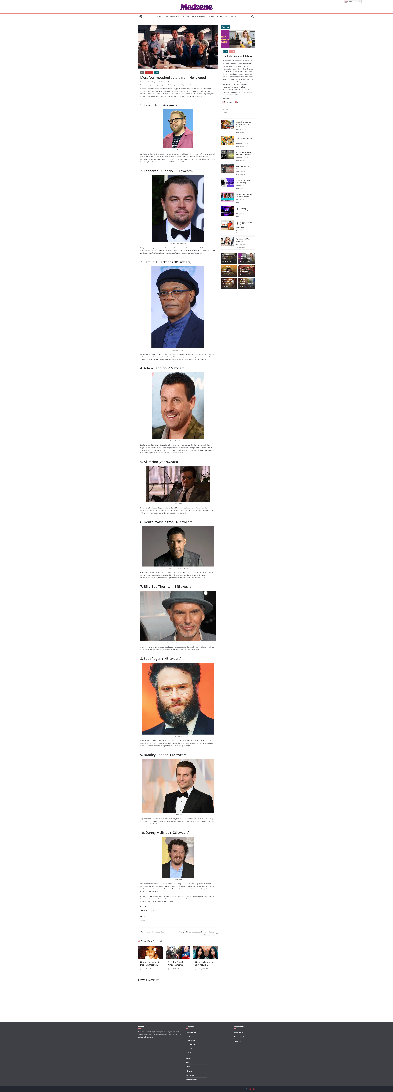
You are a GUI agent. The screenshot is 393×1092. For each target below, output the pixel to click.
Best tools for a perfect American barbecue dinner (243, 124)
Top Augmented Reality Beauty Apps (244, 240)
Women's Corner (191, 1080)
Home (159, 16)
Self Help (232, 51)
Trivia (189, 1053)
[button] (178, 16)
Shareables (191, 1044)
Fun (142, 73)
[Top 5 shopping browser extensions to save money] (227, 227)
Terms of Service (239, 1037)
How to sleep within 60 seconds (227, 269)
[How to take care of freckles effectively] (150, 947)
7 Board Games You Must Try (244, 139)
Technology (222, 16)
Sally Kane (155, 82)
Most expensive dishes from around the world (243, 153)
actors (148, 85)
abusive (144, 85)
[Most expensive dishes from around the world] (227, 156)
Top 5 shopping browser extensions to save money (244, 225)
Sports (211, 16)
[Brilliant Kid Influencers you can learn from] (227, 198)
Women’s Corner (198, 16)
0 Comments (173, 82)
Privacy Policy (238, 1033)
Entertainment (171, 16)
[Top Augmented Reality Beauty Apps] (227, 243)
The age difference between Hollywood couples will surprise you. (197, 933)
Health (233, 16)
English (350, 1)
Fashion (185, 16)
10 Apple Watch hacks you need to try (243, 182)
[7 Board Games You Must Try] (227, 142)
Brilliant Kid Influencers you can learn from (244, 196)
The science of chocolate (245, 270)
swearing (194, 85)
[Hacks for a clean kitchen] (238, 39)
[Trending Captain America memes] (178, 947)
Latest (156, 73)
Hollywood (149, 73)
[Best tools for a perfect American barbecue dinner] (227, 127)
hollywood (178, 85)
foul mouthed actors (168, 85)
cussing (160, 85)
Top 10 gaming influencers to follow (243, 210)
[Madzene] (140, 16)
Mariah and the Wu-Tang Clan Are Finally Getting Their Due (228, 254)
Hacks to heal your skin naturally (204, 963)
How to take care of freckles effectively (149, 963)
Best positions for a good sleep (153, 932)
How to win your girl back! (242, 167)
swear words (187, 85)
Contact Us (238, 1041)
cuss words (154, 85)
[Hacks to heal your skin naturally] (205, 947)
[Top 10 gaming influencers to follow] (227, 212)
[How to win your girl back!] (227, 170)
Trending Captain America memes (176, 963)
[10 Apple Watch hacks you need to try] (227, 184)
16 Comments (241, 175)
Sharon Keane (239, 60)
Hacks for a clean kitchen (237, 56)
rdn (182, 85)
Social (190, 1049)
